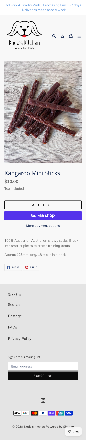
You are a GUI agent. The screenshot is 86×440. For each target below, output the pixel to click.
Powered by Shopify (60, 426)
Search (14, 304)
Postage (15, 316)
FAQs (12, 327)
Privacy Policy (19, 338)
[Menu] (79, 35)
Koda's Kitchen (34, 426)
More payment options (43, 226)
